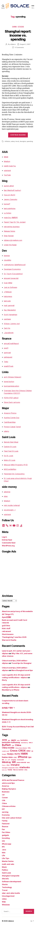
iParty (4, 680)
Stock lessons (7, 634)
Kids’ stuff (6, 628)
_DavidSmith (9, 333)
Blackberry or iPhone (10, 690)
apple (13, 740)
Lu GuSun (7, 213)
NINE (28, 762)
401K (4, 740)
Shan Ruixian (9, 236)
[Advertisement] (18, 573)
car (3, 795)
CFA (13, 745)
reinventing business (12, 227)
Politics (5, 870)
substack (7, 170)
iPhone (22, 757)
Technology (7, 887)
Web (4, 902)
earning (5, 812)
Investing (6, 838)
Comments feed (8, 543)
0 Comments (19, 47)
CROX (22, 750)
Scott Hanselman (10, 315)
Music (4, 867)
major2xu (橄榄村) (11, 218)
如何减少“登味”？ (8, 708)
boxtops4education (11, 386)
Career (5, 798)
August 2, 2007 (25, 44)
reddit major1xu (10, 166)
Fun (3, 829)
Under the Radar (10, 245)
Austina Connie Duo (11, 418)
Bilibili (6, 157)
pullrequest (8, 357)
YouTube (7, 175)
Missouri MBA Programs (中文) (16, 465)
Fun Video (6, 832)
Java (4, 850)
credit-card (5, 751)
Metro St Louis (9, 460)
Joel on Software (10, 287)
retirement (6, 631)
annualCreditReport (11, 344)
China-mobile (8, 748)
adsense (7, 492)
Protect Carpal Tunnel (12, 427)
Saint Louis (6, 873)
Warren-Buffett (18, 770)
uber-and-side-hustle (11, 893)
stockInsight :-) (10, 510)
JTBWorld (8, 292)
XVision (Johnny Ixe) (12, 324)
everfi (6, 348)
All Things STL (8, 614)
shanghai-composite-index (10, 767)
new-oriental (21, 762)
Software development (11, 882)
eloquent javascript (11, 278)
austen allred (9, 186)
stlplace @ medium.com (13, 240)
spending (30, 141)
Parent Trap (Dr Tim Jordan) (15, 222)
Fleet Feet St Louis (11, 451)
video (4, 899)
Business (5, 792)
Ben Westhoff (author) (12, 190)
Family (4, 821)
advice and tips (8, 783)
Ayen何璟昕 (6, 617)
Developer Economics (12, 269)
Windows (6, 905)
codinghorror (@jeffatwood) (15, 265)
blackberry (24, 742)
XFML (25, 770)
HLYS (17, 754)
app (9, 740)
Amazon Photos (10, 413)
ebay (6, 496)
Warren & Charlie (9, 640)
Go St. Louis (8, 456)
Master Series (8, 861)
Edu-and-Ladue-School (11, 818)
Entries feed (7, 540)
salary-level (15, 141)
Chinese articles (8, 806)
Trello (6, 362)
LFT (9, 760)
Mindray (6, 762)
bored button (9, 382)
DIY (3, 809)
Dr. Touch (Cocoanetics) (13, 274)
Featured (5, 824)
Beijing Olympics (9, 789)
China (14, 26)
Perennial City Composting (14, 474)
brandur (7, 256)
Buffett (6, 745)
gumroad (7, 353)
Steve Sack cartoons (12, 402)
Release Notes (9, 231)
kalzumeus (8, 296)
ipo (29, 757)
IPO (3, 847)
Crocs (13, 750)
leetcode (7, 301)
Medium (7, 161)
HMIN (24, 753)
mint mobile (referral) (12, 505)
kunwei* (7, 204)
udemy (6, 431)
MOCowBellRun (10, 469)
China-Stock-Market (21, 748)
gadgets (5, 835)
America (5, 786)
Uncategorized (8, 896)
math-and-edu (8, 864)
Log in (4, 537)
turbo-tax (4, 770)
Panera (3, 765)
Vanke (10, 770)
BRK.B (31, 742)
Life (3, 855)
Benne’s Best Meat (11, 442)
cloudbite (7, 260)
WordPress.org (8, 546)
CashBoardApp (10, 422)
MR (14, 762)
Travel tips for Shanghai (21, 663)
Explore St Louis (10, 447)
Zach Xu (7, 328)
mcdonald (20, 760)
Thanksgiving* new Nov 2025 (14, 637)
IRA (3, 760)
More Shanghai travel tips (22, 670)
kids (3, 853)
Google (4, 754)
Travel (4, 890)
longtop (13, 760)
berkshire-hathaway (11, 742)
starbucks (24, 767)
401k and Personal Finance (13, 780)
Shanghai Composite (10, 876)
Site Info (5, 879)
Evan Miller (8, 283)
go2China (6, 626)
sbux (8, 765)
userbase (7, 319)
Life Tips (5, 858)
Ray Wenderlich (10, 310)
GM (32, 751)
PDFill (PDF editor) (11, 398)
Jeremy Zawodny (10, 199)
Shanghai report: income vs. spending (18, 35)
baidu (18, 740)
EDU (28, 751)
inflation (7, 141)
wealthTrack (8, 366)
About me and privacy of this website (17, 611)
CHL (29, 748)
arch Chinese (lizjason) (12, 377)
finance (5, 826)
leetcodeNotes (9, 209)
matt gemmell (9, 306)
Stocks (21, 26)
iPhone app (6, 844)
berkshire (24, 740)
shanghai (23, 141)
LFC (6, 760)
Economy (6, 815)
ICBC (15, 757)
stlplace (13, 44)
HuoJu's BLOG (9, 195)
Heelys (10, 754)
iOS (3, 841)
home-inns (7, 757)
